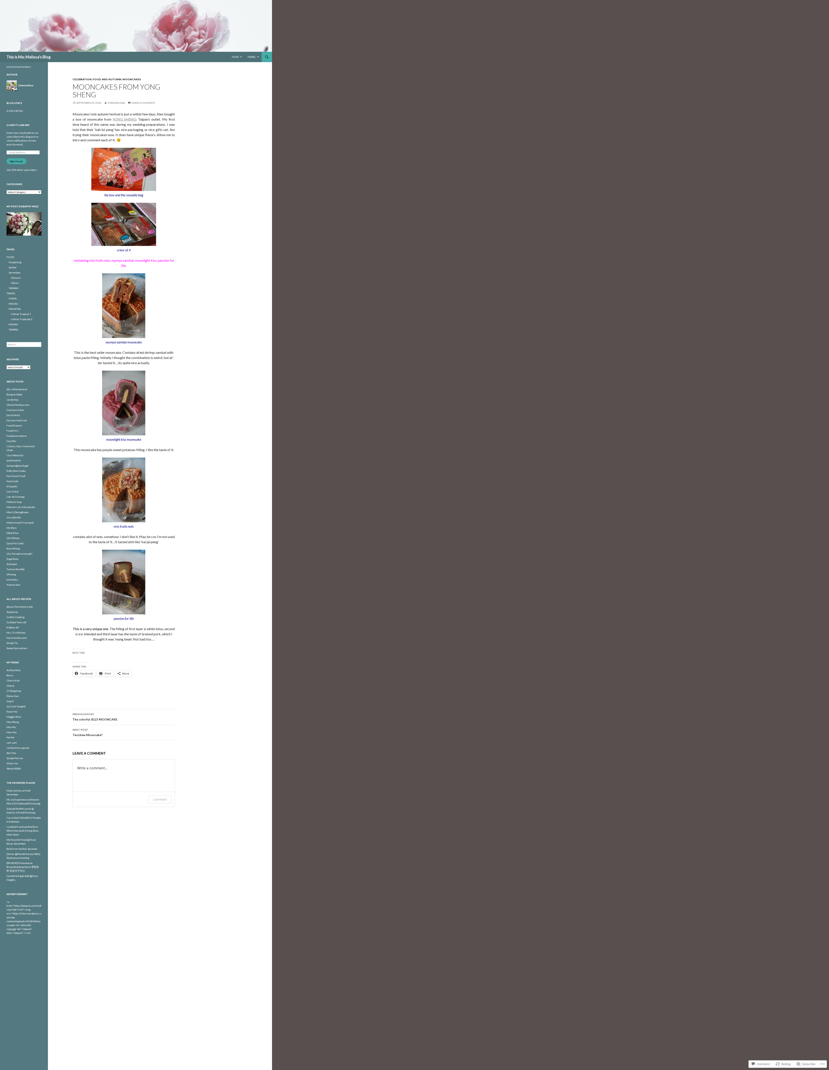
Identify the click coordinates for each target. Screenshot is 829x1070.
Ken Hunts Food (15, 476)
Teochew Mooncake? (88, 732)
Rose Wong (13, 548)
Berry (9, 675)
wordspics (12, 579)
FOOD (235, 56)
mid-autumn (111, 79)
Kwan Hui (11, 711)
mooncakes (131, 79)
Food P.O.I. (12, 430)
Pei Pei (10, 737)
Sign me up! (16, 161)
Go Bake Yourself (16, 622)
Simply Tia (12, 643)
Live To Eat (12, 491)
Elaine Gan (12, 696)
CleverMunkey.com (17, 404)
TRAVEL (251, 56)
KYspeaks (11, 486)
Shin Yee (11, 753)
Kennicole (12, 481)
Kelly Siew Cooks (16, 470)
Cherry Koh (13, 680)
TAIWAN (13, 288)
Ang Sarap (12, 612)
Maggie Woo (13, 716)
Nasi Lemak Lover (16, 637)
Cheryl (10, 685)
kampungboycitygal (17, 465)
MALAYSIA (15, 308)
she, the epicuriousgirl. (19, 553)
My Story (11, 527)
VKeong (11, 574)
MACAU (13, 303)
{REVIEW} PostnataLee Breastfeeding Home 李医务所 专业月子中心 (22, 866)
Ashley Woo (13, 670)
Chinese (16, 277)
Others (15, 283)
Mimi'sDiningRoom (17, 512)
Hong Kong (15, 262)
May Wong (12, 722)
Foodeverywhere (16, 435)
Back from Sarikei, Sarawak (21, 848)
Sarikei (12, 267)
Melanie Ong (13, 502)
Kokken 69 (12, 627)
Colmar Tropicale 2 (21, 319)
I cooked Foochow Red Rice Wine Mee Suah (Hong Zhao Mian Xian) (22, 830)
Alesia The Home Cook (19, 606)
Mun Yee (11, 732)
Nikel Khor (12, 533)
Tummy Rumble (15, 569)
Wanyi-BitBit (13, 768)
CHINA (13, 298)
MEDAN (13, 324)
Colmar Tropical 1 (21, 314)
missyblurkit (13, 517)
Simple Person (14, 758)
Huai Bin (11, 441)
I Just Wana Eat (14, 455)
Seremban (15, 272)
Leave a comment (143, 102)
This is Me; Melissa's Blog (28, 57)
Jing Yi (10, 701)
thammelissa (116, 102)
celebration (82, 79)
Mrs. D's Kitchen (15, 632)
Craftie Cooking (15, 617)
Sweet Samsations (16, 648)
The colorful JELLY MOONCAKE (95, 717)
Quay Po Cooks (15, 543)
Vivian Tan (12, 763)
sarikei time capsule (17, 747)
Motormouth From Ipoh (20, 522)
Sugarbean (12, 558)
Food (97, 79)
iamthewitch (13, 460)
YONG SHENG (124, 119)
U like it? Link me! (18, 125)
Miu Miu (11, 727)
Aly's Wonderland (16, 389)
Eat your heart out (16, 420)
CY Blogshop (13, 690)
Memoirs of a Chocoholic (20, 507)
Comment (160, 799)
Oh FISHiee (13, 538)
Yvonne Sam (13, 584)
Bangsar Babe (14, 394)
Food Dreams (14, 425)
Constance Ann (15, 410)
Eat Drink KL (13, 415)
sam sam (11, 742)
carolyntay (12, 399)
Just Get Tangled (15, 706)
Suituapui (11, 564)
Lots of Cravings (15, 496)
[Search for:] (23, 344)
